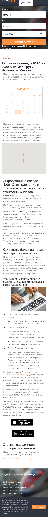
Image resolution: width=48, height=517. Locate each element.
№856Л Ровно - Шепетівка (12, 493)
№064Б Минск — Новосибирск (14, 485)
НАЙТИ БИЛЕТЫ (24, 42)
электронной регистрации (15, 375)
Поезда (4, 58)
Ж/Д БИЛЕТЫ (27, 3)
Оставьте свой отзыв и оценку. (17, 459)
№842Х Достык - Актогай (12, 482)
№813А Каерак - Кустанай (12, 490)
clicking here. (9, 509)
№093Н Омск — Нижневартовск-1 (15, 487)
